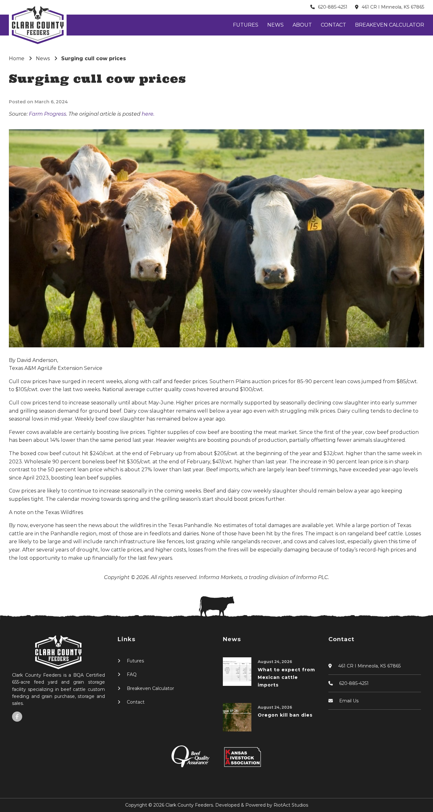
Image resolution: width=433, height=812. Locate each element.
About (302, 25)
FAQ (132, 674)
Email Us (349, 701)
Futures (245, 25)
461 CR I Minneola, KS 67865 (393, 7)
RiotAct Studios (291, 805)
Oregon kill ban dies (285, 715)
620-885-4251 (332, 7)
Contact (333, 25)
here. (148, 114)
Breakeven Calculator (389, 25)
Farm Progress (47, 114)
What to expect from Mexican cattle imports (286, 677)
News (275, 25)
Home (16, 58)
